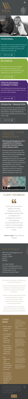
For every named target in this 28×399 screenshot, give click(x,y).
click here (24, 386)
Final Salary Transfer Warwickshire (9, 285)
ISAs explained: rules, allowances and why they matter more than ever (7, 363)
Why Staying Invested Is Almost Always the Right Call (7, 338)
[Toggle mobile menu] (25, 2)
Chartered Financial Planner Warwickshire (11, 295)
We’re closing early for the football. (7, 328)
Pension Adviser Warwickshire (10, 306)
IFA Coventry (21, 280)
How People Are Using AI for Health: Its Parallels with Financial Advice (7, 378)
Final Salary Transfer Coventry (16, 287)
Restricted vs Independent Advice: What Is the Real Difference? (7, 349)
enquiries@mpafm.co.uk (14, 266)
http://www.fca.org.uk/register (21, 328)
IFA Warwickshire (6, 280)
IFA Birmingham (13, 280)
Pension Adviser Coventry (15, 308)
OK (14, 396)
